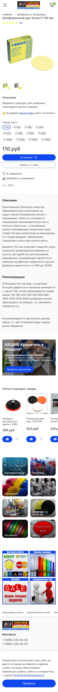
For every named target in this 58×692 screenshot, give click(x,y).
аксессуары (26, 113)
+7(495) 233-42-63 (15, 639)
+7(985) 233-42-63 (15, 644)
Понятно (29, 683)
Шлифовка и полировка (31, 14)
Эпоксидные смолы (12, 612)
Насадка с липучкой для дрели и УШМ (9, 421)
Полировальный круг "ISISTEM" (35, 420)
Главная (7, 14)
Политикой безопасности (28, 675)
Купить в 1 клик (29, 164)
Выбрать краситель (19, 369)
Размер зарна (9, 122)
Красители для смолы (38, 612)
